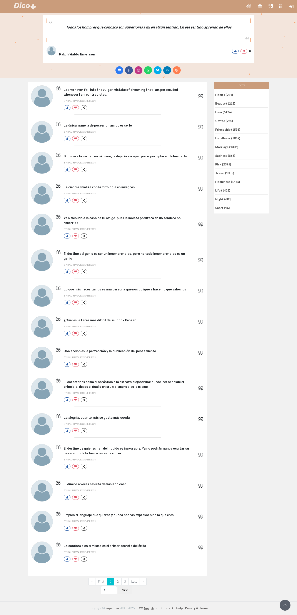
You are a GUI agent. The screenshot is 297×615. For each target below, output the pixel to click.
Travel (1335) (224, 173)
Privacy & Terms (196, 608)
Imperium (112, 608)
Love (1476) (223, 112)
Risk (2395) (223, 164)
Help (179, 608)
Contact (167, 608)
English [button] (148, 608)
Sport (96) (222, 208)
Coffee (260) (224, 120)
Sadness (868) (225, 155)
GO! (125, 590)
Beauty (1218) (225, 103)
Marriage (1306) (226, 146)
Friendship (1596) (227, 129)
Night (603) (223, 199)
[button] (249, 6)
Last (134, 581)
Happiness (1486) (227, 181)
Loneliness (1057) (227, 138)
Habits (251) (224, 94)
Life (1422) (222, 190)
